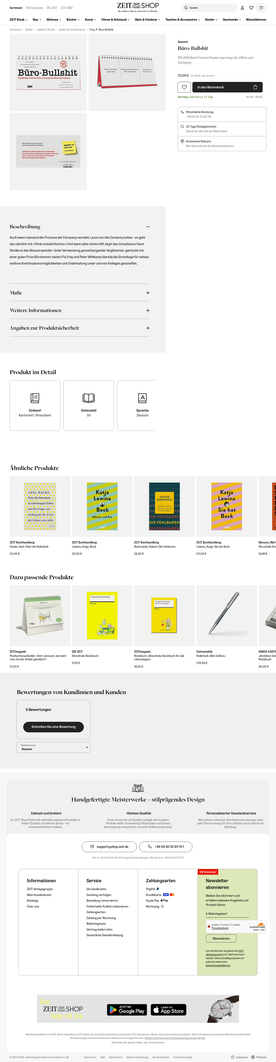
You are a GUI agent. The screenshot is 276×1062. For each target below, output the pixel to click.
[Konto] (242, 8)
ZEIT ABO (67, 8)
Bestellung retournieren (102, 900)
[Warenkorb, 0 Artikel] (261, 8)
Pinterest (261, 1057)
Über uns (33, 906)
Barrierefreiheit (161, 1057)
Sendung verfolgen (98, 895)
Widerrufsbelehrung (137, 1057)
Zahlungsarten (95, 912)
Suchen (194, 8)
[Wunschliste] (251, 8)
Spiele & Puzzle (46, 29)
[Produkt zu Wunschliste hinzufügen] (184, 87)
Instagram (242, 1057)
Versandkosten (96, 889)
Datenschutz (115, 1057)
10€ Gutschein (34, 8)
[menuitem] (18, 20)
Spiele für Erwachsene (72, 29)
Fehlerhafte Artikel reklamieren (107, 906)
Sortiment (16, 8)
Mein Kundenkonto (39, 895)
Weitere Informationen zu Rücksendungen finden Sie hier (175, 1038)
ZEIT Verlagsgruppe (40, 889)
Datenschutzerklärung (218, 965)
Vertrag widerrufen (99, 929)
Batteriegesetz (96, 923)
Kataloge (32, 900)
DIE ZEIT (51, 8)
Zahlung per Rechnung (101, 918)
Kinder (29, 29)
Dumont (183, 42)
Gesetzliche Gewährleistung (104, 935)
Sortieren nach (28, 745)
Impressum (90, 1057)
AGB (102, 1057)
